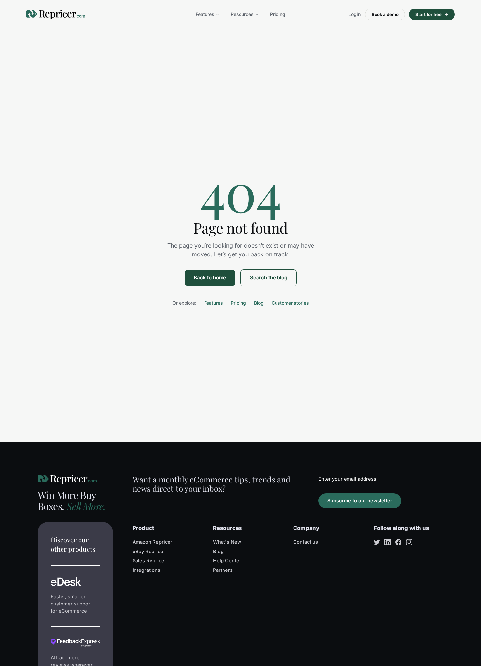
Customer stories (290, 303)
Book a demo (385, 14)
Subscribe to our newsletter (359, 501)
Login (354, 14)
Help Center (227, 561)
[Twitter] (377, 542)
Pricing (277, 14)
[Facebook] (398, 542)
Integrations (146, 570)
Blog (259, 303)
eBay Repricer (149, 551)
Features (205, 14)
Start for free (428, 14)
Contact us (305, 542)
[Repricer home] (55, 14)
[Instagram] (409, 542)
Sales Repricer (149, 561)
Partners (223, 570)
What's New (227, 542)
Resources (242, 14)
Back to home (210, 277)
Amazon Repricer (152, 542)
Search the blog (268, 277)
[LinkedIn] (387, 542)
